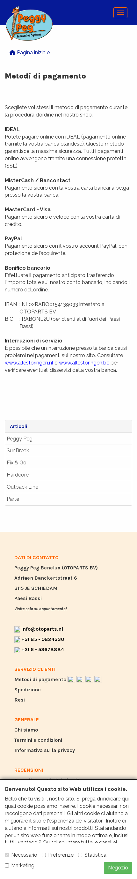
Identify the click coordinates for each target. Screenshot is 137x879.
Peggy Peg (19, 439)
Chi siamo (26, 730)
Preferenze (61, 855)
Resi (19, 700)
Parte (13, 499)
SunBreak (18, 450)
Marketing (22, 865)
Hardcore (18, 475)
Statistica (95, 855)
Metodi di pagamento (41, 679)
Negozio (118, 868)
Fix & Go (16, 463)
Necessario (24, 855)
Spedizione (27, 690)
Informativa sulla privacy (44, 750)
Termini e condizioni (38, 740)
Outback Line (22, 487)
